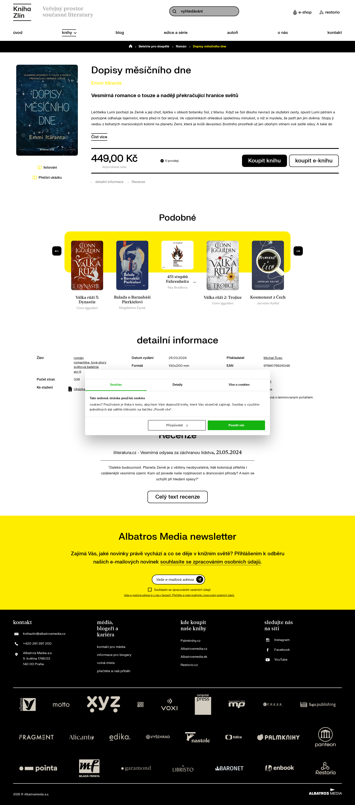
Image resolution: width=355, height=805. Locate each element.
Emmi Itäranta (106, 83)
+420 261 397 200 (37, 644)
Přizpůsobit (174, 425)
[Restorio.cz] (326, 768)
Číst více (99, 137)
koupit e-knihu (314, 160)
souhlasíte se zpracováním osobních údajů (210, 562)
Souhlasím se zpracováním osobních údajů (182, 590)
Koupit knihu (264, 160)
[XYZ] (103, 704)
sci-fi (77, 372)
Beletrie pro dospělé (154, 46)
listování (50, 168)
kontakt (334, 32)
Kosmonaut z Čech (268, 297)
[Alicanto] (81, 737)
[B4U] (318, 704)
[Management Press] (236, 704)
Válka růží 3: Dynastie (87, 300)
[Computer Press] (203, 704)
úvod (17, 32)
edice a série (176, 32)
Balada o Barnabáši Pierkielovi (132, 300)
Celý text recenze (177, 496)
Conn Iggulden (87, 308)
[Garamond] (136, 768)
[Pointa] (38, 768)
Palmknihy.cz (191, 641)
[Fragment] (36, 737)
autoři (232, 32)
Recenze (138, 182)
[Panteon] (325, 737)
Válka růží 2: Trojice (223, 297)
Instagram (282, 640)
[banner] (22, 12)
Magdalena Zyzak (132, 308)
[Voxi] (169, 704)
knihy (67, 32)
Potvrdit (199, 579)
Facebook (282, 650)
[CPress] (272, 704)
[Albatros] (27, 704)
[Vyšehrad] (158, 737)
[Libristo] (183, 768)
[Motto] (61, 704)
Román (181, 46)
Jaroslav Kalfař (268, 303)
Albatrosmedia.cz (194, 649)
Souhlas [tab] (116, 384)
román (79, 358)
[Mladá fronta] (89, 768)
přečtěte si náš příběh (113, 671)
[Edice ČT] (233, 737)
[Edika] (120, 737)
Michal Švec (273, 358)
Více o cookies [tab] (239, 384)
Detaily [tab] (178, 384)
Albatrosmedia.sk (194, 657)
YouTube (280, 660)
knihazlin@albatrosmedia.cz (44, 634)
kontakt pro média (111, 647)
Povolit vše (236, 425)
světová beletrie (86, 367)
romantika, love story (90, 362)
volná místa (106, 663)
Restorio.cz (189, 665)
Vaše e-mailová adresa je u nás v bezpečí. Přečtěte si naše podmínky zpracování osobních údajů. (179, 595)
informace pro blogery (114, 655)
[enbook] (279, 768)
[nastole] (197, 737)
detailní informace (109, 182)
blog (120, 32)
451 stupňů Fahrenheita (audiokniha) (177, 281)
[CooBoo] (140, 704)
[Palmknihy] (278, 737)
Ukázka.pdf (82, 389)
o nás (283, 32)
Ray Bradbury (178, 288)
